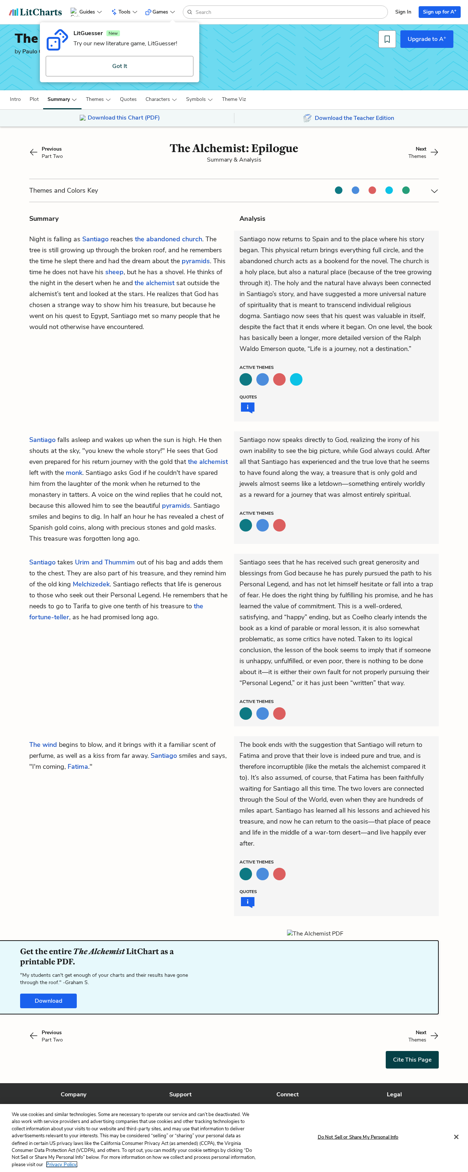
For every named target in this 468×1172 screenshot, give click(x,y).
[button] (15, 99)
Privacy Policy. (62, 1164)
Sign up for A (439, 11)
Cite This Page (412, 1060)
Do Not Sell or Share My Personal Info (358, 1137)
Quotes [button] (128, 99)
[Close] (456, 1137)
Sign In (403, 11)
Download (48, 1001)
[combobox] (291, 12)
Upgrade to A (427, 38)
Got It (119, 66)
